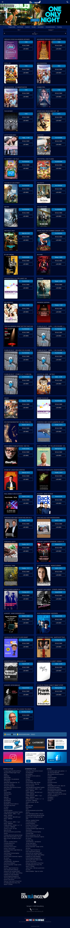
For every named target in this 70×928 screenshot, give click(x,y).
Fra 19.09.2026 (58, 329)
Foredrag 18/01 (26, 592)
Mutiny (5, 790)
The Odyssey (7, 780)
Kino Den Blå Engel (35, 2)
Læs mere (35, 20)
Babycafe (6, 797)
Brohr (5, 820)
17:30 (56, 90)
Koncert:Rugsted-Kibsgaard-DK (11, 876)
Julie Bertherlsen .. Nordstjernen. (11, 861)
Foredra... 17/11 (26, 568)
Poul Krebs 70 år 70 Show (10, 846)
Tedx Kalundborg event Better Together (13, 812)
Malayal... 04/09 (58, 257)
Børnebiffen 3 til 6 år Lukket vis (11, 804)
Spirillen (6, 774)
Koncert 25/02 (58, 616)
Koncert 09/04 (25, 688)
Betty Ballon (29, 807)
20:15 (56, 113)
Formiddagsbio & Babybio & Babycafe (57, 790)
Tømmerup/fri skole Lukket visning (12, 878)
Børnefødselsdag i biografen (54, 789)
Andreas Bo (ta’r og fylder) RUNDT (12, 871)
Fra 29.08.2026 (25, 161)
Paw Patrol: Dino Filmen (9, 805)
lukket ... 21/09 (58, 377)
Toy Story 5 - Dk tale (9, 784)
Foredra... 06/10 (58, 424)
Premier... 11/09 (58, 305)
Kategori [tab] (50, 30)
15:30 (23, 90)
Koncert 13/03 (25, 664)
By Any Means (7, 802)
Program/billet (11, 27)
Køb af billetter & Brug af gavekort (56, 774)
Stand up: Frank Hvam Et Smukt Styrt (12, 881)
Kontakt (34, 27)
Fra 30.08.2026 (58, 209)
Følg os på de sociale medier (55, 792)
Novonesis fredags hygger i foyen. (12, 772)
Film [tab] (19, 30)
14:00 (23, 42)
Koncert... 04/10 (26, 424)
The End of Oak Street (9, 785)
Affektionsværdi (7, 794)
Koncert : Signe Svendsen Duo (11, 868)
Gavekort (27, 27)
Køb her (30, 747)
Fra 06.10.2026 (25, 448)
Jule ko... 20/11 (58, 568)
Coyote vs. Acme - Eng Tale (32, 784)
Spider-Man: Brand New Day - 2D (11, 782)
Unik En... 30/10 (58, 520)
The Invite (6, 795)
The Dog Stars (7, 792)
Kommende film (51, 779)
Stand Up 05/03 (26, 640)
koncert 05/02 (58, 592)
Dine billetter (41, 27)
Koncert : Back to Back (9, 848)
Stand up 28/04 (58, 688)
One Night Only (7, 799)
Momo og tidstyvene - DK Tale (33, 835)
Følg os (8, 760)
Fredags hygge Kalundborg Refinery (12, 771)
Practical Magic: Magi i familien (33, 782)
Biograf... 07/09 (58, 281)
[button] (3, 22)
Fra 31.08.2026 (58, 185)
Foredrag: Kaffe (7, 855)
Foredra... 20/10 (58, 472)
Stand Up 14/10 (26, 472)
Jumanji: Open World (31, 843)
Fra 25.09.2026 (58, 400)
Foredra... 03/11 (26, 544)
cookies (44, 918)
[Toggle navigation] (67, 2)
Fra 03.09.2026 (25, 257)
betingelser (33, 918)
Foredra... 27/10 (26, 520)
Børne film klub (7, 830)
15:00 (23, 66)
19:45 (23, 113)
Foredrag (59, 27)
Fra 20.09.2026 (58, 353)
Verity (27, 808)
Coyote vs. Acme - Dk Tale (10, 828)
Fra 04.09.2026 (58, 161)
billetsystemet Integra (38, 921)
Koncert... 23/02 (26, 616)
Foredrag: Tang (7, 859)
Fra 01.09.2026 (58, 137)
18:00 (56, 66)
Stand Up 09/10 (58, 448)
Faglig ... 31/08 (25, 137)
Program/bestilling (52, 777)
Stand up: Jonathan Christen (10, 841)
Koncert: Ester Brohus (9, 879)
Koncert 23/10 (58, 496)
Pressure (6, 808)
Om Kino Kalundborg (53, 795)
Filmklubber (50, 797)
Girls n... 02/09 (25, 305)
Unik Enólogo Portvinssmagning (11, 853)
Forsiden (50, 776)
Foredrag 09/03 (58, 640)
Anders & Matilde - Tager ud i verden (34, 871)
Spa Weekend (7, 800)
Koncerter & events (50, 27)
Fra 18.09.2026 (25, 329)
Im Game (6, 807)
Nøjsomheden (7, 777)
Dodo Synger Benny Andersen (11, 869)
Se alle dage (25, 45)
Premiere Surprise (8, 810)
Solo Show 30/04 (26, 711)
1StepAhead (48, 921)
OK (28, 761)
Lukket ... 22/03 (58, 664)
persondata (38, 918)
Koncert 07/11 (58, 544)
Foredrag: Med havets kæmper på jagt (13, 835)
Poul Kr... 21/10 (25, 496)
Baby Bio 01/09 (26, 233)
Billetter (59, 747)
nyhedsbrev (27, 918)
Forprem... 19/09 (26, 400)
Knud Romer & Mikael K (9, 863)
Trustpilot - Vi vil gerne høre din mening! (57, 794)
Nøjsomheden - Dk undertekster (11, 779)
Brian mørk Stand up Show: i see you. (13, 836)
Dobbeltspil (6, 776)
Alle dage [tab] (34, 33)
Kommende (20, 27)
